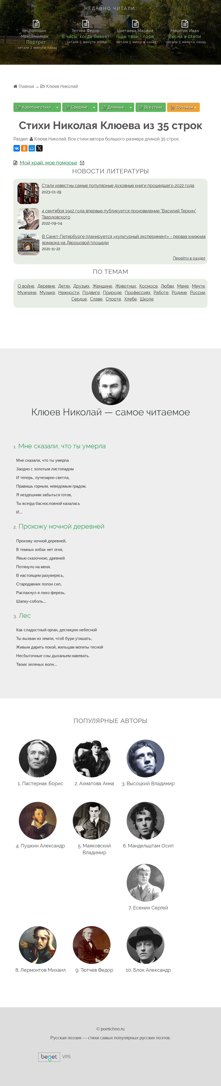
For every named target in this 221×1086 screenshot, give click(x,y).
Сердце (79, 299)
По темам (184, 107)
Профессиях (137, 292)
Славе (96, 299)
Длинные (115, 107)
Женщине (102, 286)
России (197, 292)
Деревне (46, 286)
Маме (183, 286)
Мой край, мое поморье (48, 163)
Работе (161, 292)
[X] (39, 148)
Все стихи (153, 107)
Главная (26, 86)
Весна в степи (185, 36)
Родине (179, 292)
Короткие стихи (36, 107)
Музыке (47, 292)
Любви (167, 286)
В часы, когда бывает (86, 36)
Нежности (68, 292)
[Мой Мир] (32, 148)
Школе (147, 299)
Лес (25, 615)
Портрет (36, 42)
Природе (112, 292)
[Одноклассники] (24, 148)
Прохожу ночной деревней (62, 526)
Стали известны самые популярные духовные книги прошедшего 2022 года (118, 185)
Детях (64, 286)
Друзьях (81, 286)
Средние (78, 107)
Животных (125, 286)
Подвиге (91, 292)
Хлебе (130, 299)
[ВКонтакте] (16, 148)
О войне (26, 286)
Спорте (113, 299)
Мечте (198, 286)
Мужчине (27, 292)
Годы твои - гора (135, 36)
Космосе (148, 286)
